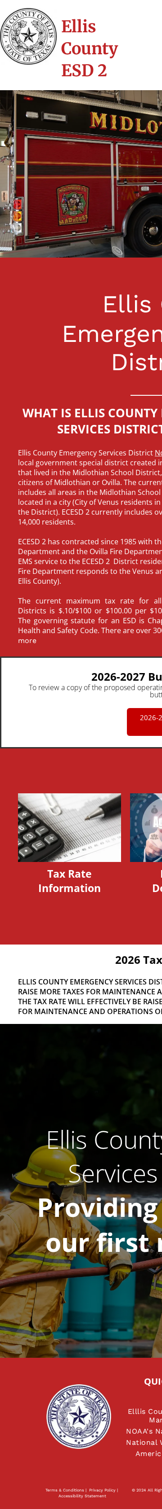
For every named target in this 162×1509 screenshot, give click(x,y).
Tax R (61, 873)
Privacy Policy (102, 1490)
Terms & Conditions (64, 1490)
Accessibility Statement (82, 1496)
